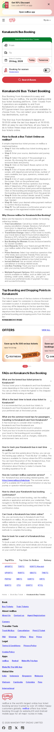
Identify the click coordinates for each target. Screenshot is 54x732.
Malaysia (39, 676)
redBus (5, 661)
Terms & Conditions (11, 646)
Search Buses (29, 80)
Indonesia (14, 676)
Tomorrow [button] (43, 60)
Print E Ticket (39, 630)
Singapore (26, 676)
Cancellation (23, 630)
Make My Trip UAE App (12, 667)
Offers (23, 637)
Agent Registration (36, 615)
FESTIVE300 (15, 356)
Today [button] (32, 60)
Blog (31, 637)
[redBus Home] (12, 20)
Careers (6, 622)
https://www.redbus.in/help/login (16, 480)
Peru (40, 682)
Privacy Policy (30, 646)
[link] (21, 349)
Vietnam (6, 682)
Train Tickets (22, 606)
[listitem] (7, 339)
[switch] (46, 70)
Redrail (15, 661)
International (8, 688)
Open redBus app (27, 12)
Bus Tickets (7, 606)
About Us (6, 615)
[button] (49, 4)
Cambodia (18, 682)
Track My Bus (8, 630)
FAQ (4, 637)
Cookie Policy (8, 652)
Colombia (30, 682)
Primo (39, 637)
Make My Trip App (30, 661)
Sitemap (13, 637)
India (4, 676)
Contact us (19, 615)
